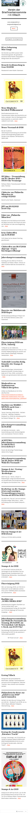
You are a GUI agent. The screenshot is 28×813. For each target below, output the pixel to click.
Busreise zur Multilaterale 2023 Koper (13, 311)
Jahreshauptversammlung (13, 257)
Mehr (16, 121)
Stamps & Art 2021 (9, 566)
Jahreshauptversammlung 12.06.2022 (13, 426)
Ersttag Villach (8, 675)
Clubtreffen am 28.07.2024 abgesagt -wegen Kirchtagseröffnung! (13, 249)
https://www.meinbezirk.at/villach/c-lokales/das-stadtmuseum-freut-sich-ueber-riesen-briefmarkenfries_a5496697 (14, 396)
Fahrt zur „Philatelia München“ (10, 216)
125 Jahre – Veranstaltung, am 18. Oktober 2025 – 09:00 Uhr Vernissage (13, 178)
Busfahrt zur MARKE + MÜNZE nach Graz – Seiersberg (11, 407)
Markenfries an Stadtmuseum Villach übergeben (10, 385)
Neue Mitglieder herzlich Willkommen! (12, 109)
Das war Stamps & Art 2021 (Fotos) (11, 533)
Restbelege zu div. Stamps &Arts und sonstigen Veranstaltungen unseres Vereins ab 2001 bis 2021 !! (13, 492)
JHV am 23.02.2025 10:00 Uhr (10, 207)
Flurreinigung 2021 (10, 584)
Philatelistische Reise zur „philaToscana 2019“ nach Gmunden (13, 695)
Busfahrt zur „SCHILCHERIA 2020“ (11, 600)
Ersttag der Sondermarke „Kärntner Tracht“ (13, 733)
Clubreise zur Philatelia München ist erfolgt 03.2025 (12, 194)
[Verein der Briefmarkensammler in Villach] (14, 3)
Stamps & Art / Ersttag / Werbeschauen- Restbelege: (12, 471)
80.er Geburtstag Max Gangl (9, 48)
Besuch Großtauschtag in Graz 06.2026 (13, 66)
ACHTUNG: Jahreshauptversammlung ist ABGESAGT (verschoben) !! (13, 443)
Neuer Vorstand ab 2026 (12, 127)
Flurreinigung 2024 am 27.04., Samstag (12, 343)
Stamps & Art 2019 (9, 789)
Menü (13, 28)
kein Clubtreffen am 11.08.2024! (9, 234)
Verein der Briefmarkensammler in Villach (14, 12)
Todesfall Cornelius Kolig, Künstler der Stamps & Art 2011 (13, 364)
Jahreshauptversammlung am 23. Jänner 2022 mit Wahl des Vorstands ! (13, 460)
